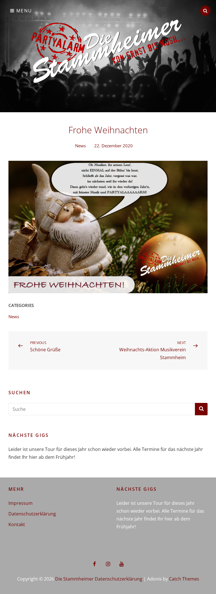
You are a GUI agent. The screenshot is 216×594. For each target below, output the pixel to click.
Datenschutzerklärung (32, 514)
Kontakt (16, 524)
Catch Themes (184, 579)
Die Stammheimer (74, 579)
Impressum (20, 503)
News (80, 145)
